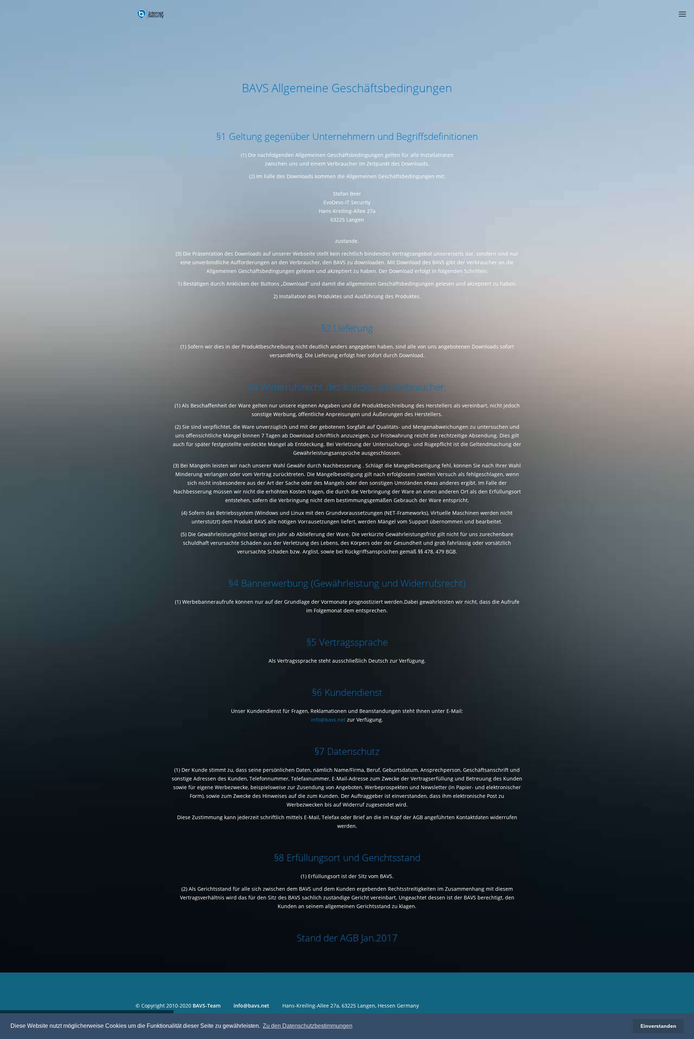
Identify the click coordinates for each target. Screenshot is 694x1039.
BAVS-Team (206, 1005)
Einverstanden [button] (658, 1026)
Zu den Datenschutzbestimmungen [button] (307, 1026)
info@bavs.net (328, 719)
